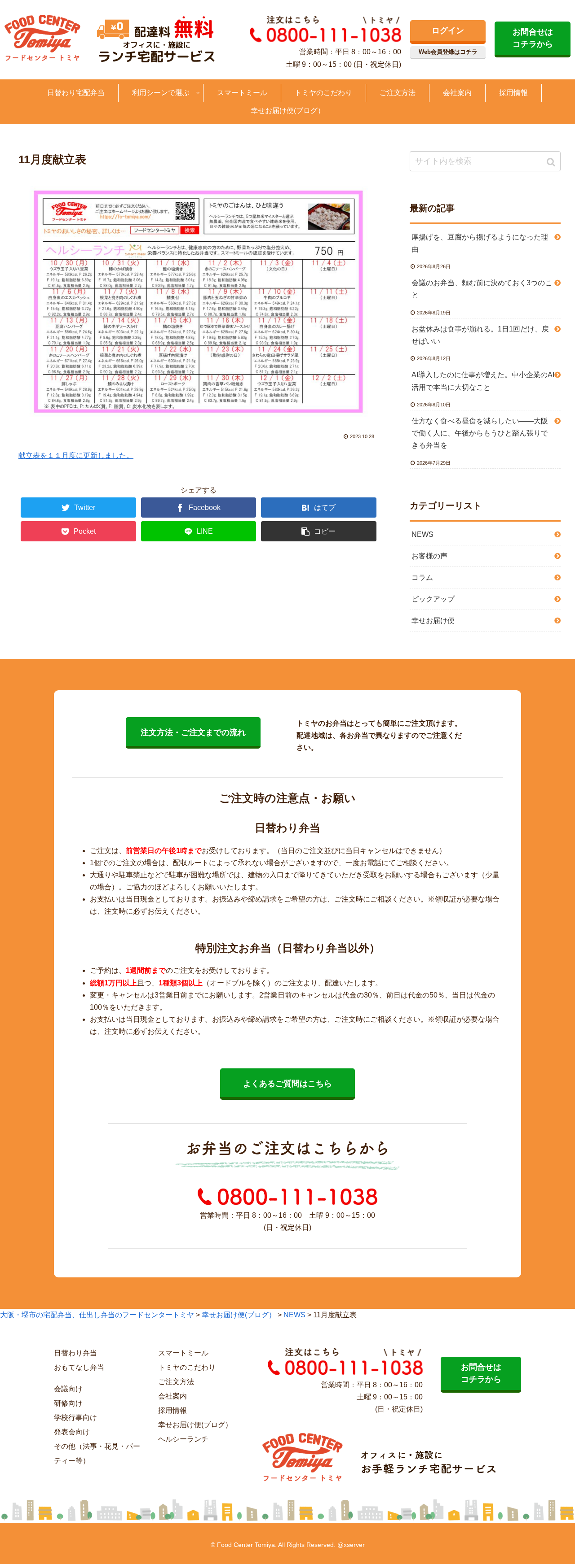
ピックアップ (433, 599)
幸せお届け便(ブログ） (195, 1425)
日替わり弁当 (75, 1353)
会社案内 (172, 1396)
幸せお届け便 (433, 620)
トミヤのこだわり (187, 1367)
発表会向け (72, 1432)
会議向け (68, 1389)
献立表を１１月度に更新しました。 (75, 455)
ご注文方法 (176, 1381)
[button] (552, 162)
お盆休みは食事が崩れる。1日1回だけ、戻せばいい (480, 335)
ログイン (448, 30)
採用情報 (172, 1410)
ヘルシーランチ (183, 1439)
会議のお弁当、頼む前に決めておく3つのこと (481, 289)
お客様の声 (429, 556)
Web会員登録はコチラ (448, 51)
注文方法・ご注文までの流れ (193, 732)
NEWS (422, 534)
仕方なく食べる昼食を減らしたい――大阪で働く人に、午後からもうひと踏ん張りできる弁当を (479, 433)
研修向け (68, 1403)
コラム (422, 577)
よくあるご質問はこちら (287, 1083)
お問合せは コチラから (533, 37)
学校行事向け (75, 1417)
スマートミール (183, 1353)
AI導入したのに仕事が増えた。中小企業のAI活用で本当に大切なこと (482, 381)
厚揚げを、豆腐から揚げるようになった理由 (479, 243)
